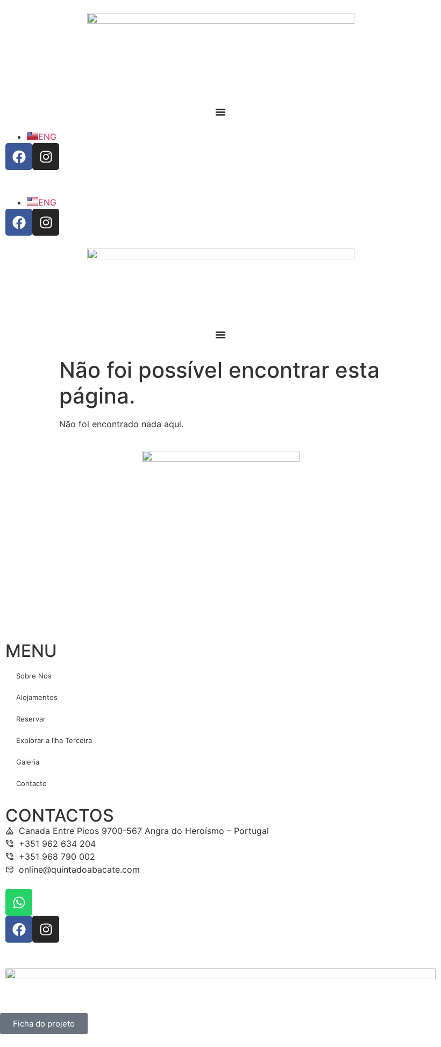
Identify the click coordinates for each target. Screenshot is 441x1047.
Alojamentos (37, 697)
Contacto (31, 783)
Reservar (31, 718)
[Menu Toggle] (220, 112)
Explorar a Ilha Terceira (54, 740)
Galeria (27, 762)
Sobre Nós (34, 675)
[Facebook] (18, 156)
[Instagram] (45, 156)
